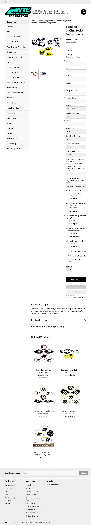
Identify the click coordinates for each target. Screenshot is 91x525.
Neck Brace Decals (14, 108)
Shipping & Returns (61, 13)
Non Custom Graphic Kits (16, 82)
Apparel (9, 123)
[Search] (5, 2)
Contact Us (48, 11)
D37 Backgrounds (13, 37)
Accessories (11, 113)
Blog (62, 11)
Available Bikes (36, 11)
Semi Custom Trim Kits (15, 93)
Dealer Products (13, 42)
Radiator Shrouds (13, 67)
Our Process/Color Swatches (41, 13)
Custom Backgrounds (15, 57)
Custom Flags (12, 143)
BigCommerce (46, 522)
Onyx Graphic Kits (13, 77)
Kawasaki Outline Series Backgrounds (69, 371)
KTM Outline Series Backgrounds (43, 411)
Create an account (81, 2)
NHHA (9, 32)
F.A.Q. (56, 11)
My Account (51, 2)
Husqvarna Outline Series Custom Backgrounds (43, 453)
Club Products (12, 62)
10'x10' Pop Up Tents (14, 149)
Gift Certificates (62, 2)
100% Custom (12, 88)
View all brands (53, 484)
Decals (9, 133)
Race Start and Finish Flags (16, 47)
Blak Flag (10, 128)
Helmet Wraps (12, 138)
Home (33, 21)
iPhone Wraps (12, 118)
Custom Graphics (13, 72)
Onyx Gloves (11, 52)
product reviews (80, 298)
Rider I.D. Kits (12, 103)
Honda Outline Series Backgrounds (43, 371)
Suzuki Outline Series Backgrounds (69, 412)
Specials (10, 27)
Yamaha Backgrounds (63, 21)
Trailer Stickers (12, 98)
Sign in (72, 2)
